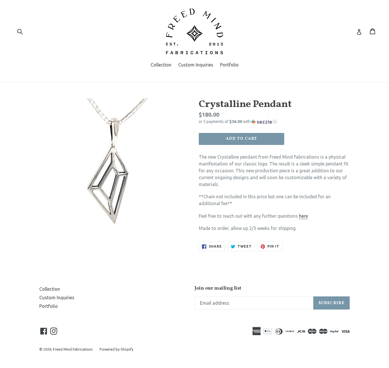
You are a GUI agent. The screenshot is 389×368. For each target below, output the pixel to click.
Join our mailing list (218, 288)
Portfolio (229, 64)
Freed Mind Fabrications (73, 349)
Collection (161, 64)
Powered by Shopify (116, 349)
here (303, 216)
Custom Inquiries (195, 64)
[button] (274, 121)
